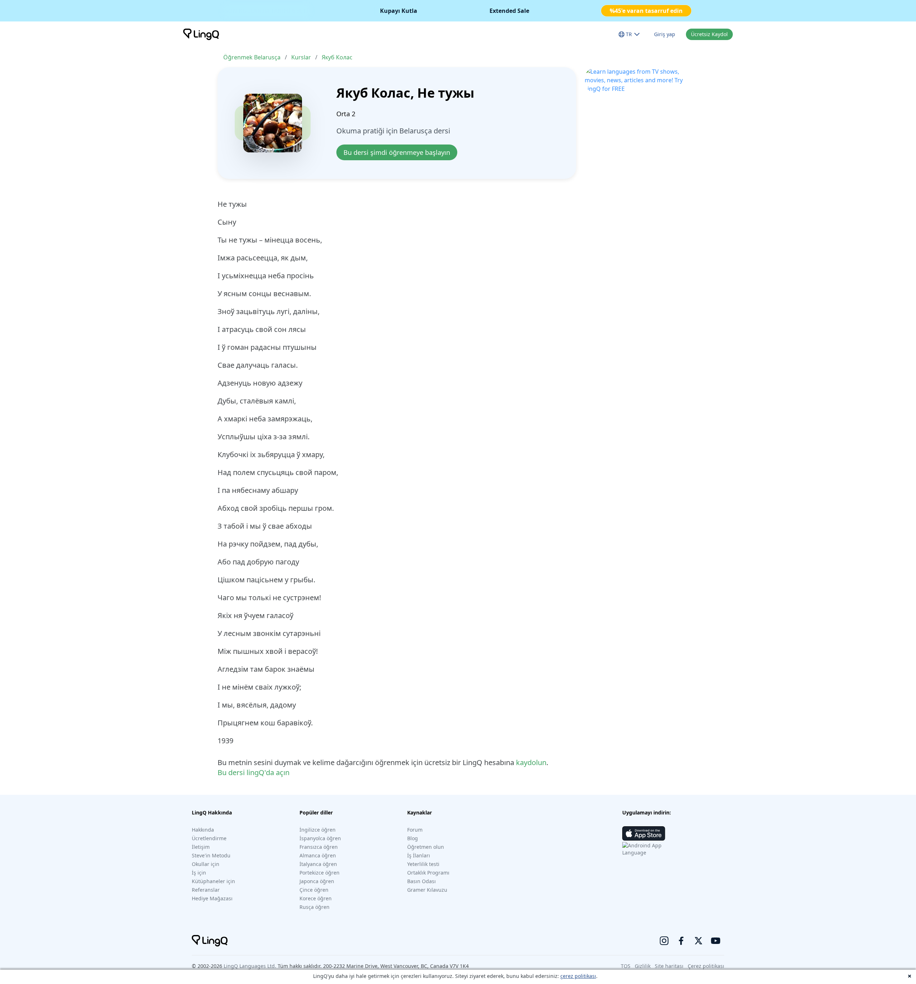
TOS (625, 966)
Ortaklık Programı (428, 872)
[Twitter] (698, 940)
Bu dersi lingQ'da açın (253, 772)
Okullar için (205, 864)
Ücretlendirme (209, 838)
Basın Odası (421, 881)
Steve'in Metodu (211, 855)
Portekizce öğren (319, 872)
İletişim (201, 846)
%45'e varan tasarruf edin (646, 11)
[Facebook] (681, 940)
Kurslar (301, 57)
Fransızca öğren (318, 846)
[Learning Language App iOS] (643, 833)
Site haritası (669, 966)
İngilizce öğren (317, 829)
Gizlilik (643, 966)
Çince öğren (313, 889)
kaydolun (531, 762)
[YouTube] (715, 940)
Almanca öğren (317, 855)
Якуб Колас (337, 57)
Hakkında (203, 829)
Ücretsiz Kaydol (709, 34)
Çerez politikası (706, 966)
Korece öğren (315, 898)
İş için (199, 872)
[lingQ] (201, 34)
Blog (412, 838)
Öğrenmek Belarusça (252, 57)
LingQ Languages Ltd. (250, 966)
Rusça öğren (314, 907)
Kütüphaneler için (213, 881)
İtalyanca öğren (318, 864)
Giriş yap (664, 34)
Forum (415, 829)
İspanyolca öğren (320, 838)
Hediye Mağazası (212, 898)
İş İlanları (418, 855)
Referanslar (206, 889)
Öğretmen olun (425, 846)
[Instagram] (664, 940)
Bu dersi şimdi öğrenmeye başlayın (397, 152)
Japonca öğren (316, 881)
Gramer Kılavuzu (427, 889)
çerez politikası (578, 976)
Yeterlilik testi (423, 864)
